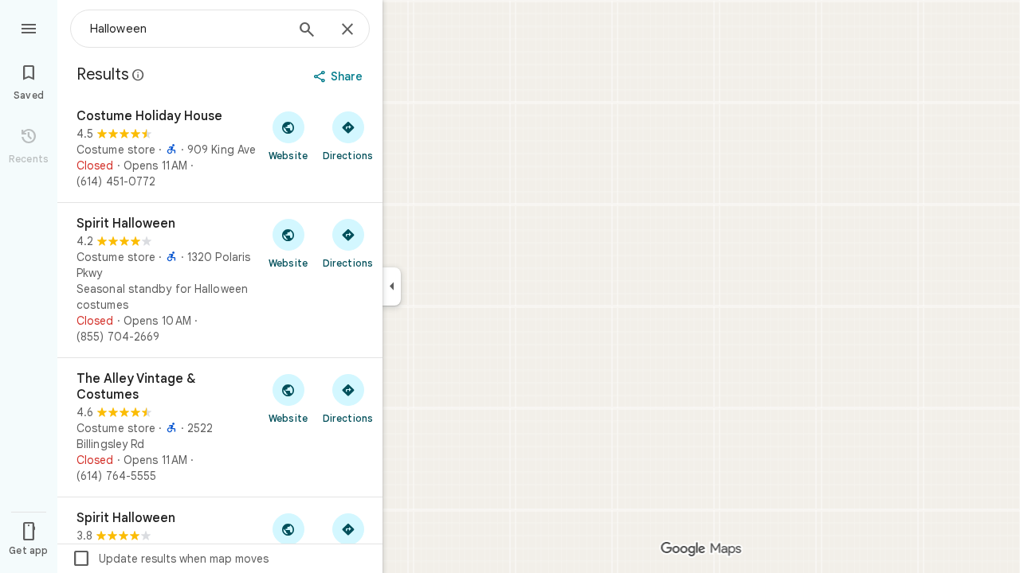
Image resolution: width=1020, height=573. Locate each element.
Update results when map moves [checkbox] (170, 558)
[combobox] (187, 28)
